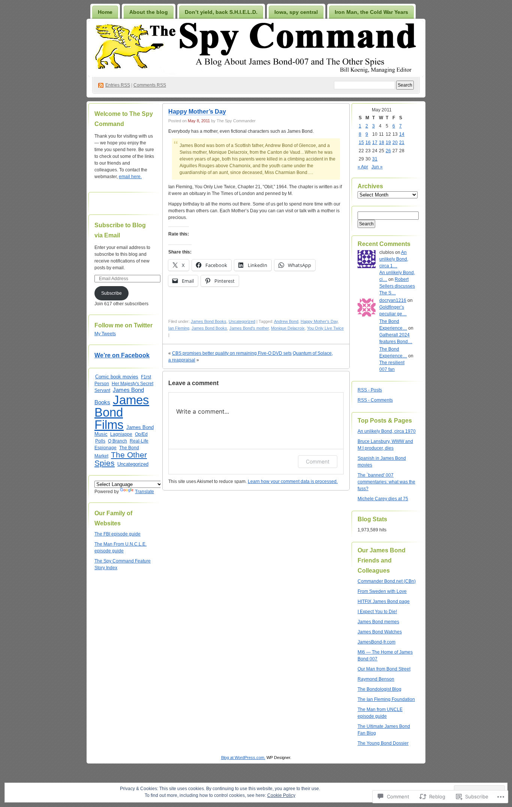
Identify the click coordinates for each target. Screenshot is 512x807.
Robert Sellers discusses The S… (397, 286)
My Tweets (105, 333)
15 (361, 142)
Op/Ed (141, 434)
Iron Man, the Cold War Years (371, 12)
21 (401, 142)
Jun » (377, 167)
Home (105, 12)
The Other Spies (120, 458)
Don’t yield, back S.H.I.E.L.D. (221, 12)
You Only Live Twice (325, 328)
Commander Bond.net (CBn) (387, 581)
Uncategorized (132, 464)
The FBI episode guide (117, 534)
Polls (100, 441)
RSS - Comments (375, 400)
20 (395, 142)
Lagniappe (121, 434)
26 (388, 150)
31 (374, 159)
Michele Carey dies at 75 (383, 498)
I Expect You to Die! (377, 611)
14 (401, 134)
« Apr (363, 167)
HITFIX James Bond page (384, 601)
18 (381, 142)
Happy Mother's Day (319, 321)
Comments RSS (149, 85)
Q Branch (117, 441)
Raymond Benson (376, 679)
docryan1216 (392, 300)
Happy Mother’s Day (197, 111)
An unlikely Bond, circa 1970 (387, 431)
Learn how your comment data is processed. (293, 481)
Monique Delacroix (288, 328)
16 (368, 142)
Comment (317, 461)
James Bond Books (208, 321)
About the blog (148, 12)
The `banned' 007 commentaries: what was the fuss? (386, 481)
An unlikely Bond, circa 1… (393, 259)
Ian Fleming (178, 328)
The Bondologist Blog (379, 689)
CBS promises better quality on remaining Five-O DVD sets (232, 353)
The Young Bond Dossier (383, 743)
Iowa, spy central (296, 12)
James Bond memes (378, 621)
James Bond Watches (380, 631)
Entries (117, 85)
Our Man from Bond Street (384, 669)
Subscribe (111, 293)
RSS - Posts (370, 390)
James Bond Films (121, 412)
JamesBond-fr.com (376, 642)
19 (388, 142)
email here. (130, 176)
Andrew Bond (286, 321)
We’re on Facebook (122, 355)
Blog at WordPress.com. (243, 757)
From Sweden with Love (382, 591)
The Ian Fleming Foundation (386, 699)
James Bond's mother (249, 328)
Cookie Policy (281, 795)
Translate (144, 491)
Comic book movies (116, 377)
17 (374, 142)
